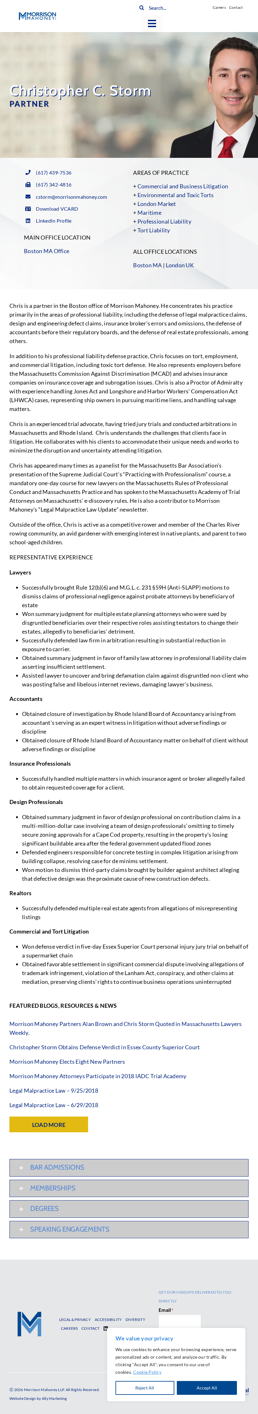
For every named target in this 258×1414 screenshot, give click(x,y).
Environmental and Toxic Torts (175, 194)
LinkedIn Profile (53, 221)
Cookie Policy (147, 1372)
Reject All (144, 1387)
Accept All (207, 1387)
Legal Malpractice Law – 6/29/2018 (53, 1104)
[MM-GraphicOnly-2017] (29, 1314)
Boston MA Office (46, 250)
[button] (129, 1167)
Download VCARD (57, 209)
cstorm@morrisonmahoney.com (71, 197)
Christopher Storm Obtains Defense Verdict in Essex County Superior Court (104, 1047)
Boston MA (147, 265)
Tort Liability (153, 230)
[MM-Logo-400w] (37, 15)
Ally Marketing (54, 1398)
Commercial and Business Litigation (182, 186)
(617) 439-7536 (53, 172)
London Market (156, 203)
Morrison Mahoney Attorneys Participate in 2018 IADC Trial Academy (98, 1076)
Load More (48, 1124)
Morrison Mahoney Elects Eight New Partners (67, 1061)
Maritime (149, 212)
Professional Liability (164, 221)
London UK (180, 265)
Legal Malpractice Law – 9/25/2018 (53, 1090)
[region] (176, 1364)
